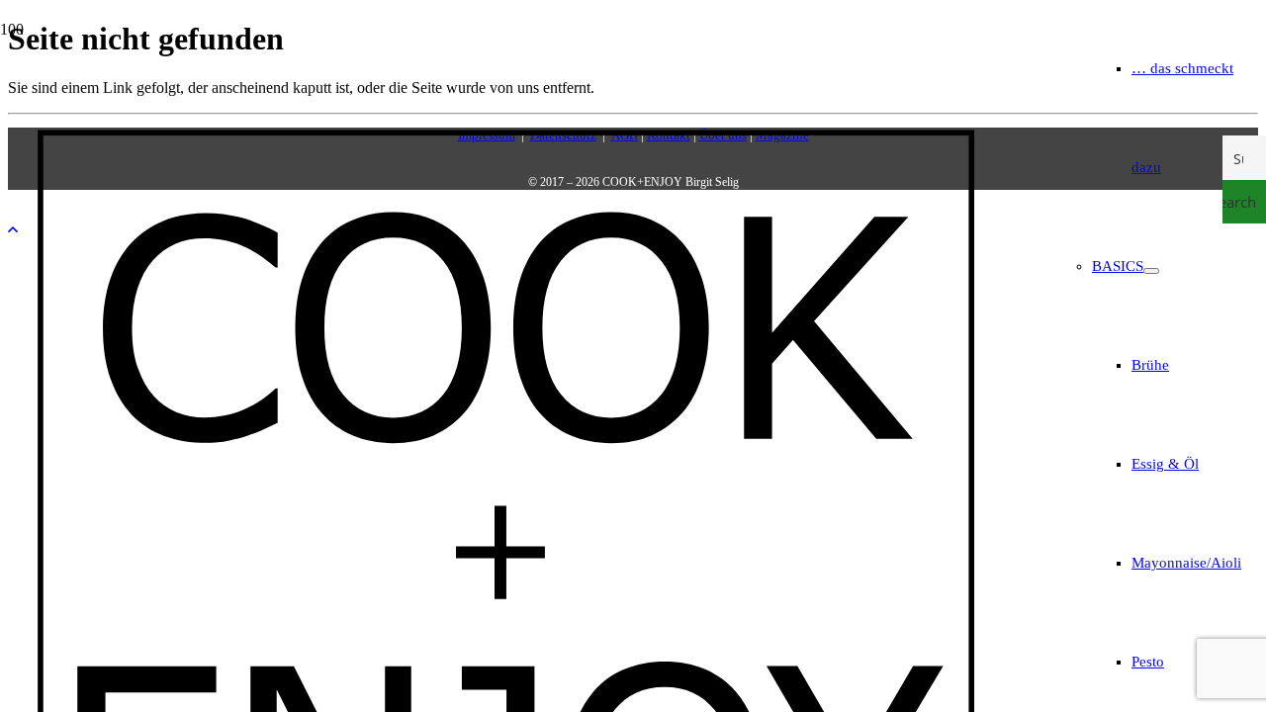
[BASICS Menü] (1151, 271)
